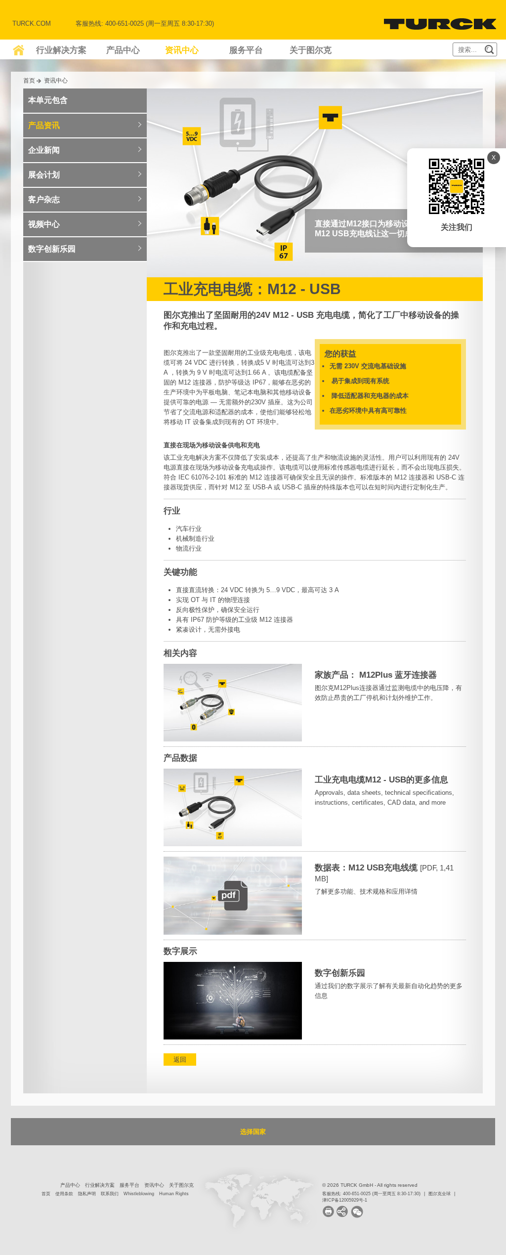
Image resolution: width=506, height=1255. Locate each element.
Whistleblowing (139, 1193)
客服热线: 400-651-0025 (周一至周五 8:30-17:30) (371, 1193)
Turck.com (31, 23)
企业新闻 (44, 150)
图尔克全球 (439, 1193)
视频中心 (44, 224)
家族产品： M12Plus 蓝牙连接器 (376, 675)
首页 (29, 80)
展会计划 (44, 175)
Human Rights (174, 1193)
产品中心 (123, 50)
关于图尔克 (311, 50)
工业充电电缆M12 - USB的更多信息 (381, 779)
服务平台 (246, 50)
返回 (179, 1059)
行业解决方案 (61, 50)
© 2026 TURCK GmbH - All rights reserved (370, 1185)
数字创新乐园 (340, 973)
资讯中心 (182, 50)
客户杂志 (44, 199)
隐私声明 (87, 1193)
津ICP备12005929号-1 (344, 1200)
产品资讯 (44, 125)
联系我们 (110, 1193)
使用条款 (64, 1193)
